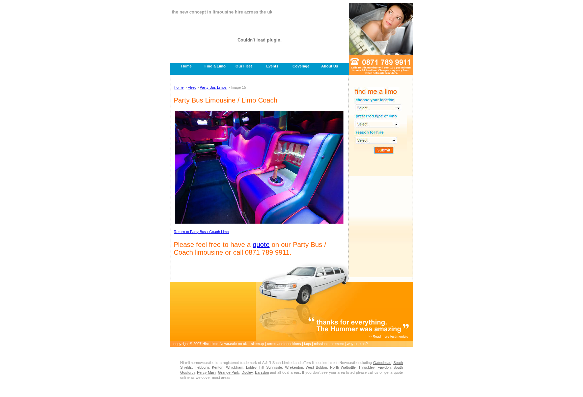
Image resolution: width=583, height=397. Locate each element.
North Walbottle (343, 367)
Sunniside (274, 367)
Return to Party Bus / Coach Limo (201, 232)
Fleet (192, 87)
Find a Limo (215, 66)
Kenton (217, 367)
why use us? (357, 344)
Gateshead (382, 363)
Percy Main (206, 372)
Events (272, 66)
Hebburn (202, 367)
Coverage (301, 66)
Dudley (247, 372)
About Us (329, 66)
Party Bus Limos (213, 87)
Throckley (366, 367)
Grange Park (229, 372)
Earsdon (262, 372)
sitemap (257, 344)
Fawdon (384, 367)
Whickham (234, 367)
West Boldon (316, 367)
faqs (307, 344)
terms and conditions (284, 344)
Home (186, 66)
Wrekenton (294, 367)
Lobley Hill (254, 367)
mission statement (329, 344)
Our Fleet (243, 66)
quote (261, 244)
